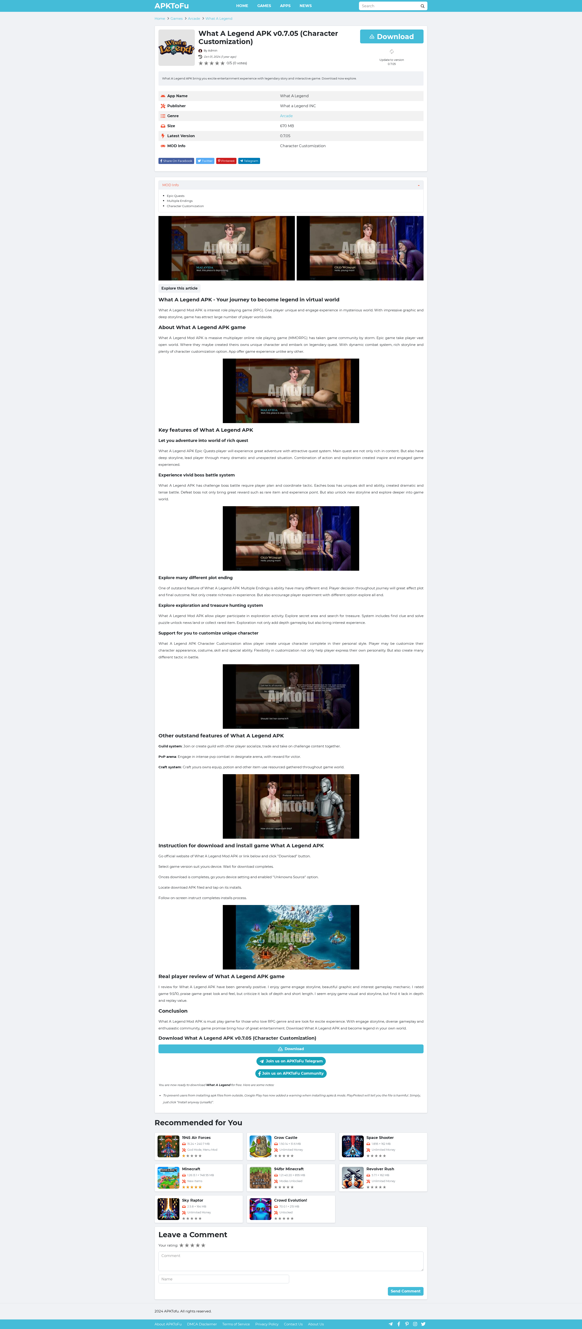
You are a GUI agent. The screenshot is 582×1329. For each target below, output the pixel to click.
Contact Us (293, 1324)
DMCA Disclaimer (202, 1324)
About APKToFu (168, 1324)
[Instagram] (415, 1324)
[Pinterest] (407, 1324)
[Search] (422, 6)
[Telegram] (390, 1324)
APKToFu (172, 5)
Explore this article (179, 288)
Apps (285, 6)
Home (242, 6)
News (306, 6)
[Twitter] (423, 1324)
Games (264, 6)
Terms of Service (236, 1324)
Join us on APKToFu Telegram (294, 1061)
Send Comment (406, 1291)
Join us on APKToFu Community (292, 1073)
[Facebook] (398, 1324)
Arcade (286, 116)
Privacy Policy (266, 1324)
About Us (316, 1324)
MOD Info (170, 185)
